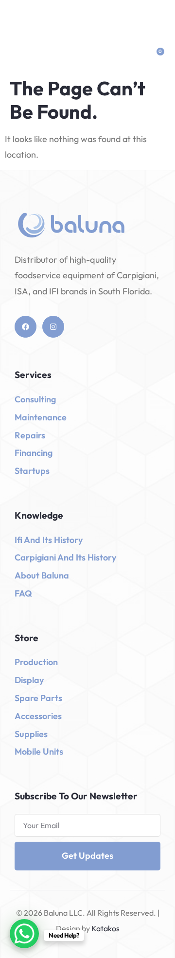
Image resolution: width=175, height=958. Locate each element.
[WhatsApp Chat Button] (24, 933)
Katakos (105, 928)
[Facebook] (25, 327)
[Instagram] (53, 327)
